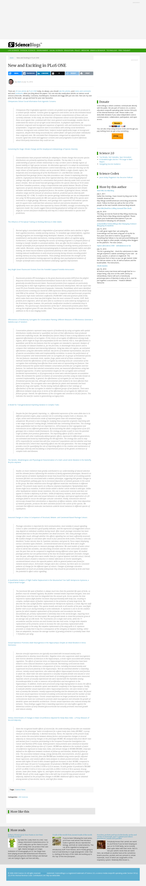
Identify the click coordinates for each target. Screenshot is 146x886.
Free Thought (124, 50)
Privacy (43, 873)
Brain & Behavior (97, 50)
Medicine (85, 50)
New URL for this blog (105, 191)
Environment (42, 50)
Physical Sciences (27, 50)
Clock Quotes (102, 266)
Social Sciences (56, 50)
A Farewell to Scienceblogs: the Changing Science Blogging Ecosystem (116, 225)
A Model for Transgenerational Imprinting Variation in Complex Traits (33, 405)
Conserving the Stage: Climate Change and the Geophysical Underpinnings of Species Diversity (42, 149)
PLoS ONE (33, 91)
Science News (20, 789)
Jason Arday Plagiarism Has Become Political (115, 177)
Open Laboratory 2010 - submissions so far (114, 246)
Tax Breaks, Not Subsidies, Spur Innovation (115, 157)
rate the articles (64, 91)
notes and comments (83, 91)
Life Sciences (13, 50)
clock (11, 58)
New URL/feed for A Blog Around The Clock (114, 208)
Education (68, 50)
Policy (77, 50)
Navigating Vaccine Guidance (110, 164)
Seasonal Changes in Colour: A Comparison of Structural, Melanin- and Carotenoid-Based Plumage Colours (47, 517)
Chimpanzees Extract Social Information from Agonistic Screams (32, 101)
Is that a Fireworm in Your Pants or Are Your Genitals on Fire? (25, 836)
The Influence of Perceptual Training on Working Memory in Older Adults (35, 222)
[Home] (29, 45)
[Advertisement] (73, 20)
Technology (111, 50)
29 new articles (21, 91)
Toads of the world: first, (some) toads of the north (72, 835)
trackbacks (19, 93)
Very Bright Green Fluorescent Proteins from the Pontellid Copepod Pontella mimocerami (41, 269)
